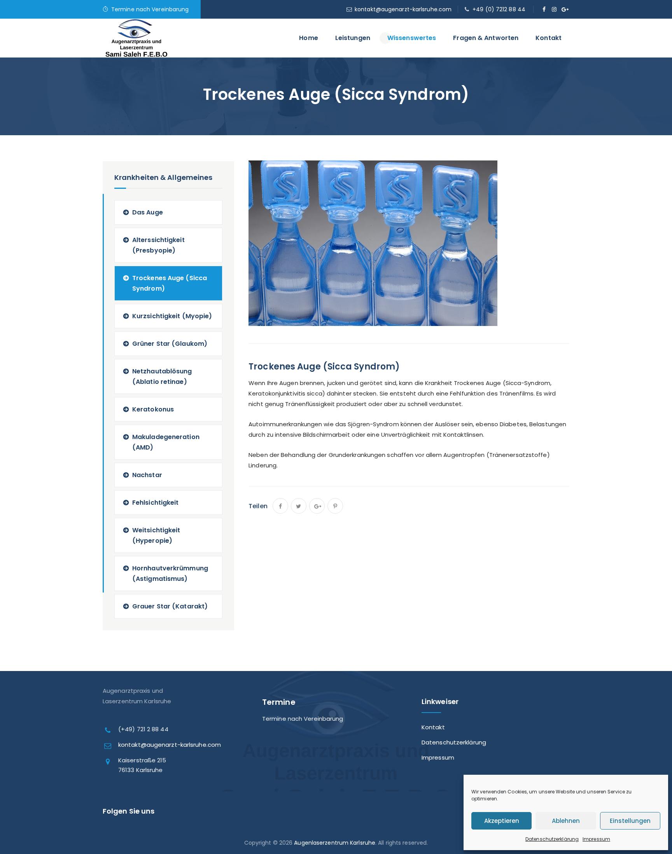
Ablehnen (566, 821)
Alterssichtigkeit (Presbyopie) (158, 245)
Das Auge (147, 212)
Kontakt (549, 37)
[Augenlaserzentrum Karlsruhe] (136, 44)
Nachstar (147, 475)
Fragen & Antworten (485, 37)
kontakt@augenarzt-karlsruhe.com (403, 9)
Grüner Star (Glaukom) (169, 343)
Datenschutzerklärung (552, 839)
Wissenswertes (411, 37)
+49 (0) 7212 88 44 (498, 9)
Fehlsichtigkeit (155, 502)
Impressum (596, 839)
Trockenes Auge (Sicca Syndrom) (169, 283)
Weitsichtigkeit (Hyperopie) (156, 535)
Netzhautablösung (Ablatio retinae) (162, 376)
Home (308, 37)
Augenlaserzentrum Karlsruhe (334, 843)
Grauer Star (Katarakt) (170, 606)
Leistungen (352, 37)
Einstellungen (630, 821)
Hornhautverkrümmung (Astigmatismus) (170, 573)
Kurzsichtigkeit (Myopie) (172, 316)
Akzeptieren (501, 821)
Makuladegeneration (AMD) (166, 442)
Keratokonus (153, 409)
